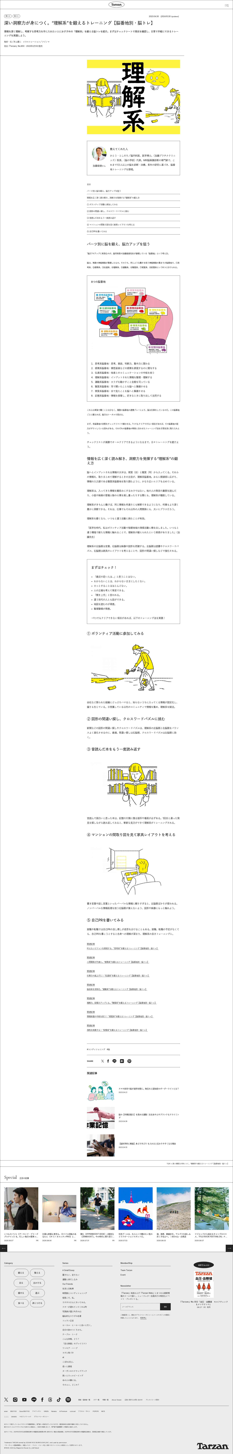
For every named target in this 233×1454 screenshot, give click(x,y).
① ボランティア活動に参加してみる (102, 204)
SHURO (14, 1417)
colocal (73, 1411)
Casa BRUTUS (24, 1411)
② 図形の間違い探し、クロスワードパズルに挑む (108, 211)
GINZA (46, 1411)
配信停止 (143, 1318)
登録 (165, 1307)
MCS (103, 1411)
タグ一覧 (96, 1400)
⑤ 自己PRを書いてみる (97, 231)
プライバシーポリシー (41, 1417)
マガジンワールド (25, 1417)
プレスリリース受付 (152, 1400)
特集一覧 (106, 1400)
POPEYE (96, 1411)
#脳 (108, 1049)
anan (6, 1411)
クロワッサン (36, 1411)
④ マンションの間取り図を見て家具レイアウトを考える (111, 224)
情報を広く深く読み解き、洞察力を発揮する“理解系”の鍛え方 (113, 198)
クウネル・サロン (84, 1411)
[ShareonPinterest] (129, 1061)
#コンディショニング (96, 1049)
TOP (168, 1164)
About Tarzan (116, 1400)
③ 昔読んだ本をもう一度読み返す (101, 218)
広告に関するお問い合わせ (134, 1400)
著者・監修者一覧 (84, 1400)
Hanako (54, 1411)
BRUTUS (13, 1411)
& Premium (63, 1411)
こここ (6, 1417)
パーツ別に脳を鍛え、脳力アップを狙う (104, 191)
